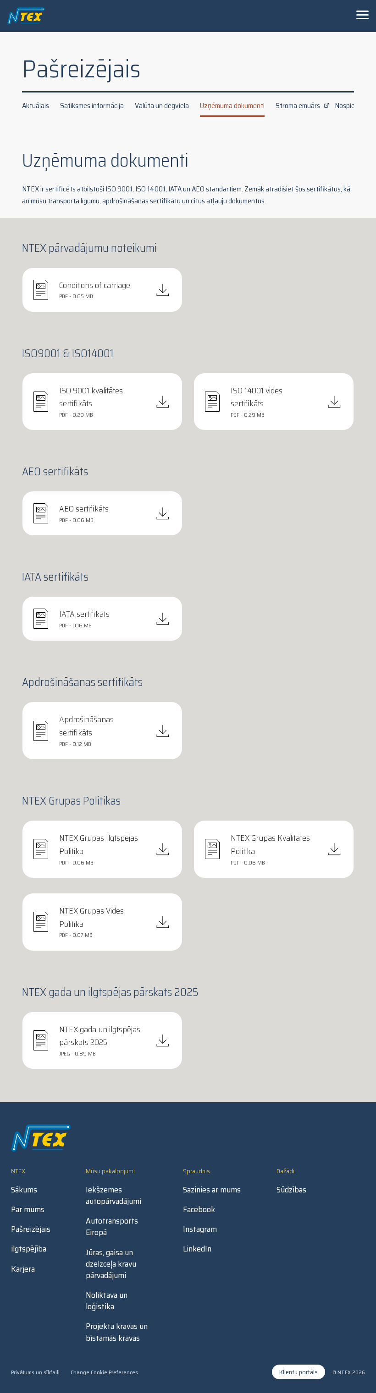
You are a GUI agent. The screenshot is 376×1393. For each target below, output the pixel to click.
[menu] (362, 14)
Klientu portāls (298, 1372)
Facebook (199, 1209)
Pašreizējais (30, 1229)
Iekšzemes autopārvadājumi (113, 1195)
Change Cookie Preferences (104, 1372)
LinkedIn (197, 1249)
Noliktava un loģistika (106, 1301)
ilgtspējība (28, 1249)
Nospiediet (350, 105)
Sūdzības (291, 1190)
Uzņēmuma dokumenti (232, 105)
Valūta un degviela (162, 105)
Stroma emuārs (298, 105)
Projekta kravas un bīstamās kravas (117, 1332)
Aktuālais (35, 105)
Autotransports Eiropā (112, 1226)
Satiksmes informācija (92, 105)
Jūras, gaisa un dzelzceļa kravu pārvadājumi (111, 1264)
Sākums (24, 1190)
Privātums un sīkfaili (35, 1372)
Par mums (27, 1209)
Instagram (200, 1229)
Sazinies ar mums (212, 1190)
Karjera (23, 1269)
